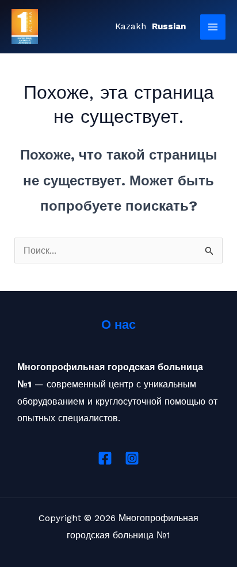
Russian (169, 26)
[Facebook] (105, 458)
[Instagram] (132, 458)
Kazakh (130, 26)
